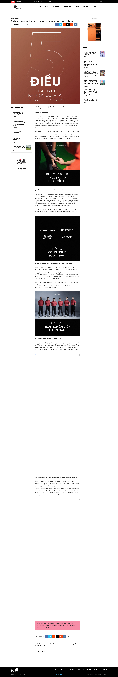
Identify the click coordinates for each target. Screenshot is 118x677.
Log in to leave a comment (42, 654)
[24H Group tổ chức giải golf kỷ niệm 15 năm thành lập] (102, 101)
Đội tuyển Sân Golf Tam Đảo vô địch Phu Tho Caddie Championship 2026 (90, 54)
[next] (64, 2)
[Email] (68, 24)
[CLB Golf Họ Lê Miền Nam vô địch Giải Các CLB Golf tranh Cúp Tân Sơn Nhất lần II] (102, 82)
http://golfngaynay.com (22, 171)
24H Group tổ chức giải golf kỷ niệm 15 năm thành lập (91, 100)
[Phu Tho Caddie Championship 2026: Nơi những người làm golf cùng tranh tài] (102, 63)
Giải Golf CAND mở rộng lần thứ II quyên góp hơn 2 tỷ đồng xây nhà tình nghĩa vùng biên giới (37, 1)
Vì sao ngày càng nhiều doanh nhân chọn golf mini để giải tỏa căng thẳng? (19, 123)
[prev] (62, 2)
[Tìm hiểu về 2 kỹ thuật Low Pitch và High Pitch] (28, 139)
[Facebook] (90, 2)
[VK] (75, 24)
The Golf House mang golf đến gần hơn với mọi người (45, 644)
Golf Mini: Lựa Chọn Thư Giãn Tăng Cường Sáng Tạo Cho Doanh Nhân (19, 114)
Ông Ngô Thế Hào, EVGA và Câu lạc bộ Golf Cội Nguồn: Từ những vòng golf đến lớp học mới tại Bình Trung (91, 73)
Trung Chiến (16, 24)
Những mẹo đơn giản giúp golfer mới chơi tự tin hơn (19, 147)
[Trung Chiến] (22, 161)
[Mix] (71, 24)
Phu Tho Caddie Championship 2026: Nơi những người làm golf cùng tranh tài (91, 63)
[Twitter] (95, 2)
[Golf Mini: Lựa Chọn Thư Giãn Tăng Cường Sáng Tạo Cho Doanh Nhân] (28, 113)
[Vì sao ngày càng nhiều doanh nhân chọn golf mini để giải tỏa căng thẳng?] (28, 123)
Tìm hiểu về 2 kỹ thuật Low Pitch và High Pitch (18, 139)
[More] (79, 24)
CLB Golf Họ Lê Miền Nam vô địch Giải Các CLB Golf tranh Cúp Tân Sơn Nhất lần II (91, 82)
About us (59, 674)
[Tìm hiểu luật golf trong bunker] (28, 132)
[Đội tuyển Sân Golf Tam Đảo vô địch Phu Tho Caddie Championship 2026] (102, 54)
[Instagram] (92, 2)
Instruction (15, 18)
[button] (103, 6)
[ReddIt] (64, 24)
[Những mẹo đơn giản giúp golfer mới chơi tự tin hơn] (28, 147)
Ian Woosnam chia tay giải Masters (70, 644)
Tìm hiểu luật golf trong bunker (17, 131)
